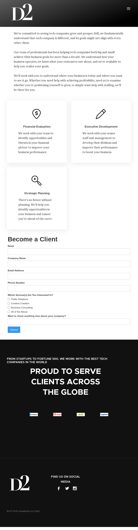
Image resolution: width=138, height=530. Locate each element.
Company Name (17, 258)
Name (11, 246)
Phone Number (16, 282)
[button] (128, 8)
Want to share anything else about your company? (37, 316)
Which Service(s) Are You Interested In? (30, 295)
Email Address (16, 270)
